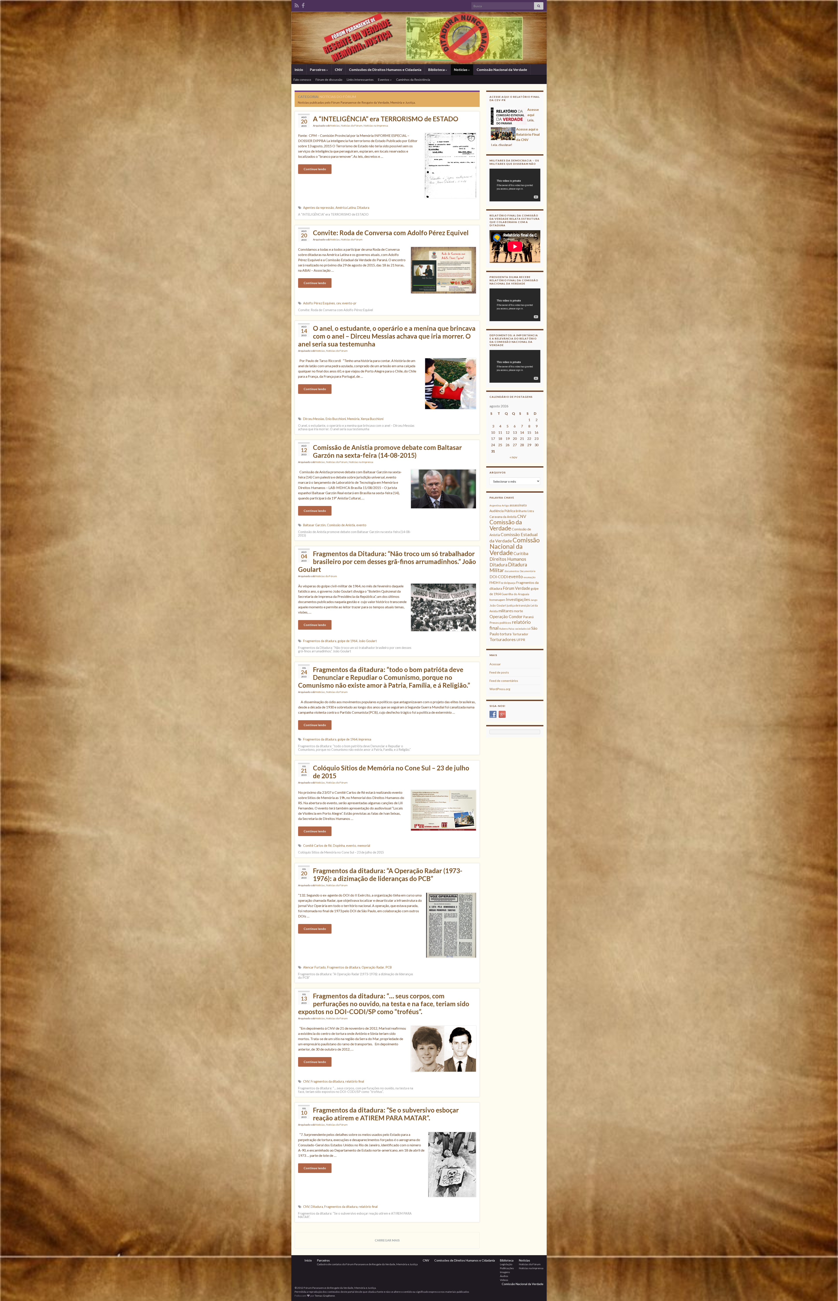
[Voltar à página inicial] (419, 38)
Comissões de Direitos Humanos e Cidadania (385, 69)
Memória (353, 419)
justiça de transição (518, 605)
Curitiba (520, 553)
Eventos (384, 79)
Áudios (504, 1276)
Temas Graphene (325, 1295)
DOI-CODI (498, 576)
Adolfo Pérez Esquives (319, 303)
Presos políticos (500, 622)
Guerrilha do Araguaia (515, 594)
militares (505, 611)
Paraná (528, 617)
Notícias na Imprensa (376, 125)
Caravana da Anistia (503, 517)
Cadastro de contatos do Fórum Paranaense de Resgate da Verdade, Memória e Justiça (367, 1264)
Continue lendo (315, 169)
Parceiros (318, 69)
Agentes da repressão (318, 207)
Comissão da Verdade (505, 525)
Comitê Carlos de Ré (317, 845)
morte (518, 611)
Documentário (527, 571)
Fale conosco (302, 79)
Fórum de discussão (329, 79)
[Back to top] (828, 1291)
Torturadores (502, 639)
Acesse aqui (501, 109)
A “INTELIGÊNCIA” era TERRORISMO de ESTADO (385, 119)
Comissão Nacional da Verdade (502, 69)
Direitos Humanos (507, 559)
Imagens (505, 1272)
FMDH (493, 583)
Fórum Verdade (516, 588)
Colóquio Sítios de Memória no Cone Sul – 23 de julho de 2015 (391, 772)
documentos (512, 571)
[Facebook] (303, 5)
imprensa (365, 739)
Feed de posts (499, 672)
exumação (529, 577)
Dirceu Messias (313, 419)
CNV (338, 69)
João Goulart (368, 641)
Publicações (507, 1268)
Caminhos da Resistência (413, 79)
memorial (363, 845)
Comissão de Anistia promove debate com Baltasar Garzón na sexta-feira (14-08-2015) (387, 451)
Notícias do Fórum (351, 125)
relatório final (354, 1081)
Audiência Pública (502, 511)
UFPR (520, 640)
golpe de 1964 (347, 641)
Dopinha (339, 845)
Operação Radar (373, 967)
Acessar (495, 664)
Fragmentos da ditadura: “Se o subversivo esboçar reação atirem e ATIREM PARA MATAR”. (386, 1114)
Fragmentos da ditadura (319, 641)
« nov (513, 457)
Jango (534, 599)
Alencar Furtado (314, 967)
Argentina (495, 505)
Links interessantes (360, 79)
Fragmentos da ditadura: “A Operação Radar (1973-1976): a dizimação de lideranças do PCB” (387, 874)
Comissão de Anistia (341, 525)
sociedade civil (523, 628)
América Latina (345, 207)
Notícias (461, 69)
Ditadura (363, 207)
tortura (506, 634)
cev (338, 303)
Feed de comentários (503, 680)
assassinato (518, 505)
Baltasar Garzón (314, 525)
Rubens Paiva (506, 628)
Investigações (518, 599)
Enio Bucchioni (336, 419)
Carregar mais (387, 1240)
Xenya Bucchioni (372, 419)
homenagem (497, 600)
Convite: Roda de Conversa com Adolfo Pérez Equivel (391, 233)
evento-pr (349, 303)
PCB (388, 967)
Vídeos (504, 1280)
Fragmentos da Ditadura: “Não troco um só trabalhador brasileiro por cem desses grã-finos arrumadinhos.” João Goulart (387, 561)
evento (361, 525)
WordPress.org (499, 689)
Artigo (505, 505)
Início (299, 69)
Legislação (506, 1264)
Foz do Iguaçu (507, 583)
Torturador (520, 634)
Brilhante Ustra (525, 511)
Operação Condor (505, 616)
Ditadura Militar (508, 567)
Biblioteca (436, 69)
